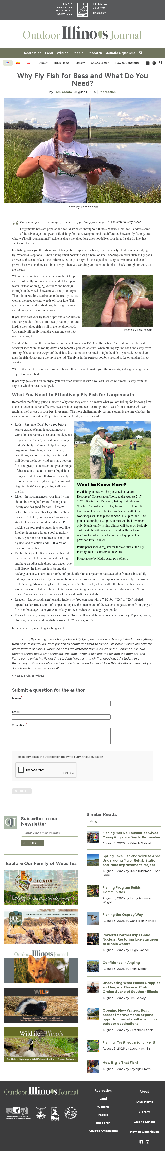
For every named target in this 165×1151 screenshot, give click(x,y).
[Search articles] (140, 53)
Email (16, 712)
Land (49, 53)
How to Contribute (127, 63)
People (78, 53)
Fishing (92, 821)
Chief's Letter (100, 63)
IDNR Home (61, 63)
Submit (22, 791)
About (43, 63)
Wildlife (63, 53)
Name (17, 698)
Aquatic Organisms (120, 53)
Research (95, 53)
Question (19, 725)
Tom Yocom (63, 92)
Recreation (32, 53)
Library (80, 63)
